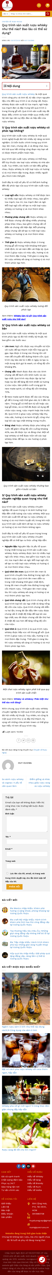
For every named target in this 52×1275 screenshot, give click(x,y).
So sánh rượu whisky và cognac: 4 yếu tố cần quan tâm (12, 782)
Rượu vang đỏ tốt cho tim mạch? (19, 1150)
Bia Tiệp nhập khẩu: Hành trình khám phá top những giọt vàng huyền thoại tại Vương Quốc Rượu (29, 945)
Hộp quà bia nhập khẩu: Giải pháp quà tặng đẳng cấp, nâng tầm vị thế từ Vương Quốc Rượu (30, 956)
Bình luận (9, 814)
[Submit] (47, 14)
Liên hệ (5, 1207)
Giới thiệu (6, 1203)
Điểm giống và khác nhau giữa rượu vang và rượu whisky (39, 782)
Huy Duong (29, 40)
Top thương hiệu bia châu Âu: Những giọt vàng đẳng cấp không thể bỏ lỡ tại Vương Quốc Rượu (30, 933)
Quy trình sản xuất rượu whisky (18, 94)
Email (8, 849)
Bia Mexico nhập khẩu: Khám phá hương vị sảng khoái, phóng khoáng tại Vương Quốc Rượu (29, 911)
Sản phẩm (6, 1217)
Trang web (10, 861)
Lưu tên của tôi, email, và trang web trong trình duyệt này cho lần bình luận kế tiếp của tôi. (25, 877)
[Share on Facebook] (19, 740)
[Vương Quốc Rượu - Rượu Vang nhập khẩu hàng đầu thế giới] (17, 5)
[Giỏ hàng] (47, 5)
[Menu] (39, 5)
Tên (8, 837)
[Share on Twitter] (23, 740)
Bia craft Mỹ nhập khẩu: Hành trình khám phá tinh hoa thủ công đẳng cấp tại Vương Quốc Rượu (29, 922)
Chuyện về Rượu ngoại (12, 22)
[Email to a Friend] (28, 740)
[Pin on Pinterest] (33, 740)
